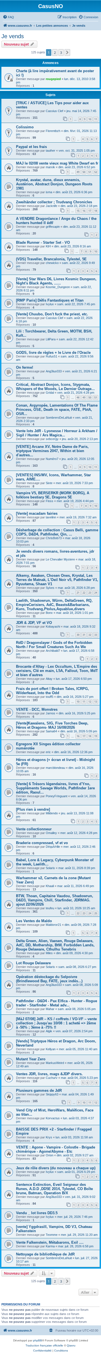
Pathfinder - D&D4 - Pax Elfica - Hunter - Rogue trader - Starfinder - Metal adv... (56, 1003)
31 (83, 635)
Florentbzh (53, 131)
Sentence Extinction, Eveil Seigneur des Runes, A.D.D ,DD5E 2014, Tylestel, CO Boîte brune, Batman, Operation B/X (54, 1188)
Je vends (12, 36)
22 (83, 592)
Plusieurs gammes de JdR (39, 1090)
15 (78, 211)
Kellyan (51, 1049)
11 (95, 119)
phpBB (37, 1340)
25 (95, 913)
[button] (67, 52)
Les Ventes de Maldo (34, 921)
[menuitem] (8, 17)
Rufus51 (51, 356)
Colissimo (25, 127)
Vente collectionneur (34, 829)
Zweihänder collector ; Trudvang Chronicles (54, 202)
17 (89, 211)
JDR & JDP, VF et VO (34, 623)
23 (89, 592)
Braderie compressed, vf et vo (42, 843)
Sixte (49, 483)
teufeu (50, 908)
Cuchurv (52, 1077)
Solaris (50, 868)
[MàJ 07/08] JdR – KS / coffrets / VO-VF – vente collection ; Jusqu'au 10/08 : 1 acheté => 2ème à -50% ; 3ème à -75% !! (56, 1023)
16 (83, 211)
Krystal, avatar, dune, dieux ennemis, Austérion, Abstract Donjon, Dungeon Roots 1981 (54, 184)
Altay (49, 678)
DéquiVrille (53, 846)
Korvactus (53, 1118)
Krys (49, 1137)
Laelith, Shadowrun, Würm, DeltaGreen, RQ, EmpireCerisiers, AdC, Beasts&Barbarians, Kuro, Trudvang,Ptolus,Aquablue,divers (54, 604)
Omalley (51, 833)
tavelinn (51, 517)
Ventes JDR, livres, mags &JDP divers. (49, 1074)
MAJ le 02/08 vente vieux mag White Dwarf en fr (57, 163)
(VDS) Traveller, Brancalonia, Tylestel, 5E (51, 259)
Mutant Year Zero (30, 1059)
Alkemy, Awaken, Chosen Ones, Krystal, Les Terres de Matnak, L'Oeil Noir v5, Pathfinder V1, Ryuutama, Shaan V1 (57, 579)
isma (49, 192)
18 (95, 211)
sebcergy (52, 439)
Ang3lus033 (54, 371)
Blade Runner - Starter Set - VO (43, 242)
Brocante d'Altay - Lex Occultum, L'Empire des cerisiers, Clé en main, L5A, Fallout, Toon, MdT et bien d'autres (57, 670)
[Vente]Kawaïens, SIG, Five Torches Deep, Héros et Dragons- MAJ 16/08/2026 (52, 725)
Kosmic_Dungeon (58, 287)
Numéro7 (52, 459)
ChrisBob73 (54, 538)
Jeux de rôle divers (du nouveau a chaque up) (55, 1168)
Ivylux (50, 304)
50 (83, 172)
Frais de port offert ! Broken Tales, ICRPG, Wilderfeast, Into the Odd (52, 691)
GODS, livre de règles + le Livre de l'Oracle (53, 352)
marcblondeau (55, 767)
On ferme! (24, 367)
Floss (49, 501)
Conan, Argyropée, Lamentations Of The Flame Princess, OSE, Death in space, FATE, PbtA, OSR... (57, 409)
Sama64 (51, 731)
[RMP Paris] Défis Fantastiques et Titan (50, 300)
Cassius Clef (54, 111)
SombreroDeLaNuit (59, 417)
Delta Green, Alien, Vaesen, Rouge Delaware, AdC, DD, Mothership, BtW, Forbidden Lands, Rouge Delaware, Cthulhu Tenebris (55, 945)
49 (78, 172)
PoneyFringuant (56, 796)
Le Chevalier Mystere (60, 559)
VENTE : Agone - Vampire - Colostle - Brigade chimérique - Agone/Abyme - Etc (55, 1149)
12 (89, 701)
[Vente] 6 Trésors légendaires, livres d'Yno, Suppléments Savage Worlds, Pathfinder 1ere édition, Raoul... (55, 788)
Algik (49, 1031)
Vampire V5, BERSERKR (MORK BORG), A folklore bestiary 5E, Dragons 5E (52, 495)
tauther (50, 150)
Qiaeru (71, 1345)
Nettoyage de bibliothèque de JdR (45, 1254)
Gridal (50, 392)
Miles (49, 953)
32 (89, 635)
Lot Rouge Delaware (33, 963)
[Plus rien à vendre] (33, 809)
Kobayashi (53, 626)
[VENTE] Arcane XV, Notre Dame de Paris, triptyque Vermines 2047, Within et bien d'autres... (52, 451)
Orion (49, 1155)
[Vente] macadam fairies (37, 513)
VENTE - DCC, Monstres (37, 709)
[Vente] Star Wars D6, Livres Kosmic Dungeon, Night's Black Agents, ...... (56, 281)
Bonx (49, 612)
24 (95, 592)
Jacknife (51, 206)
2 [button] (55, 52)
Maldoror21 (53, 924)
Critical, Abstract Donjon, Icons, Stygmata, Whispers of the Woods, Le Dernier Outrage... (55, 386)
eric (48, 752)
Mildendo (52, 813)
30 (78, 635)
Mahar (50, 1009)
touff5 (49, 696)
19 (95, 736)
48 (78, 397)
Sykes (50, 587)
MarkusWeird (55, 1063)
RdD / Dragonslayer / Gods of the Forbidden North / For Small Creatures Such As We (54, 645)
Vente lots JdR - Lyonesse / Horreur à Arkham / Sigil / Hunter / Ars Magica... (56, 433)
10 (89, 119)
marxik (50, 167)
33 (95, 635)
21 (78, 592)
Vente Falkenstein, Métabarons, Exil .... (50, 1242)
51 (89, 172)
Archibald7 (53, 650)
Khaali (50, 886)
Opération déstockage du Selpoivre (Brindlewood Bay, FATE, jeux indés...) (49, 979)
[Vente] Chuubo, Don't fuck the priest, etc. (52, 314)
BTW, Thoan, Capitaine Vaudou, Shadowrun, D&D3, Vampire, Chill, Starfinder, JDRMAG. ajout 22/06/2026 (54, 900)
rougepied (53, 79)
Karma (50, 1246)
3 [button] (61, 52)
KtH (48, 246)
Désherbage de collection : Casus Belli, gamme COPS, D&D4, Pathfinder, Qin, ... (57, 532)
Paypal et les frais (31, 147)
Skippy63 (52, 1094)
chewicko (52, 263)
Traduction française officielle (44, 1345)
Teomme (52, 1234)
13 (95, 701)
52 (95, 172)
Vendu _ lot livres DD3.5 (37, 1213)
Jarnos (50, 713)
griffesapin (53, 226)
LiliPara (51, 339)
